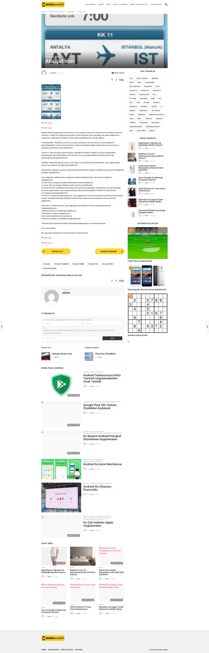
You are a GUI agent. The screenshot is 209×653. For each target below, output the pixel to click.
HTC (154, 94)
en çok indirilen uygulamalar (93, 519)
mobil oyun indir (120, 4)
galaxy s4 (145, 90)
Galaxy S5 (157, 90)
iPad (138, 102)
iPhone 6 (144, 106)
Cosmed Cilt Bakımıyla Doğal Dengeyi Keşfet (151, 211)
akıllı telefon (142, 78)
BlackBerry (149, 82)
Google (132, 94)
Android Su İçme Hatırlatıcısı (93, 461)
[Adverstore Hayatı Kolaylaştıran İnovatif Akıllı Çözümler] (111, 556)
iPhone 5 (156, 102)
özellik (152, 130)
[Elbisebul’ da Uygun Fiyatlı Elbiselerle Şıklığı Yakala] (111, 593)
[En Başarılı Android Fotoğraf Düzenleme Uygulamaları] (61, 443)
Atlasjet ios (93, 264)
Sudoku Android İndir (137, 335)
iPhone (146, 102)
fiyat (158, 86)
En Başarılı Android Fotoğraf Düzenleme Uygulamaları (102, 433)
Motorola (156, 110)
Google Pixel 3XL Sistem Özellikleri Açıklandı (105, 401)
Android (49, 57)
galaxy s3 (133, 90)
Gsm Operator (53, 650)
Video (108, 4)
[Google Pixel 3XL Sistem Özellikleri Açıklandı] (61, 414)
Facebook (148, 86)
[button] (166, 4)
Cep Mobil (79, 650)
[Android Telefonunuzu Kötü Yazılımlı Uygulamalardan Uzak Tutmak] (61, 384)
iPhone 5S (133, 106)
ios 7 (131, 102)
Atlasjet (47, 264)
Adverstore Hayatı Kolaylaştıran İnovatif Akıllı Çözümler (111, 572)
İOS (57, 57)
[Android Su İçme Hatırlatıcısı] (61, 469)
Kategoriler (156, 4)
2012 (131, 78)
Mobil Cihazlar (67, 650)
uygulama (143, 122)
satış (131, 118)
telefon (148, 118)
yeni (131, 130)
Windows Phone (135, 126)
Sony (139, 118)
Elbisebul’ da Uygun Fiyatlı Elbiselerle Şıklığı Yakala (111, 608)
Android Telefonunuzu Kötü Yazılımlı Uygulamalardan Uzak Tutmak (102, 378)
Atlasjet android (61, 264)
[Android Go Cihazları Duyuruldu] (61, 497)
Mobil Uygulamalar (138, 4)
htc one (132, 98)
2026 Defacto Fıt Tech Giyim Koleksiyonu (80, 608)
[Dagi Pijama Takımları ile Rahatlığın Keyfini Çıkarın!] (54, 556)
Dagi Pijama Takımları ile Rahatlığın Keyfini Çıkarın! (53, 571)
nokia (131, 114)
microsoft (143, 110)
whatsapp (155, 122)
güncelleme (144, 94)
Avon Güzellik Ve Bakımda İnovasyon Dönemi (53, 611)
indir (153, 98)
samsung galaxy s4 (156, 114)
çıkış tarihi (141, 130)
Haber (101, 4)
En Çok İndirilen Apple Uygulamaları (98, 524)
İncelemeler (90, 4)
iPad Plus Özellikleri (105, 353)
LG (162, 106)
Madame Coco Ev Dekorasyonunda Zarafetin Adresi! (82, 572)
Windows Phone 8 (153, 126)
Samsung (141, 114)
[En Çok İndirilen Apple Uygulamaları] (61, 527)
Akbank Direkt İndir (62, 353)
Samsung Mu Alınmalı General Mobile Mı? (147, 289)
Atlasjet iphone (49, 268)
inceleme (143, 98)
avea (139, 82)
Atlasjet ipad (107, 264)
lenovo (154, 106)
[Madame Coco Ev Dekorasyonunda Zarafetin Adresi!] (83, 556)
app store (107, 516)
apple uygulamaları (103, 518)
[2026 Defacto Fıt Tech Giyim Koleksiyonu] (83, 593)
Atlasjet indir (78, 264)
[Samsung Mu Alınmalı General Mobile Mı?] (148, 276)
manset (132, 110)
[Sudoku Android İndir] (148, 313)
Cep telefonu (134, 86)
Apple (131, 82)
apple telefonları (89, 518)
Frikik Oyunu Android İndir (140, 261)
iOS (159, 98)
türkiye (132, 122)
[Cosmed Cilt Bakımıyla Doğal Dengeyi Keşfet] (132, 213)
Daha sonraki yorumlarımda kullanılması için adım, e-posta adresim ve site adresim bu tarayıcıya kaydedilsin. (79, 331)
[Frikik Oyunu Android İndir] (148, 243)
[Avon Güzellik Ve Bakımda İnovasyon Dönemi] (54, 594)
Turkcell (159, 118)
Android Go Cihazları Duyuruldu (101, 483)
